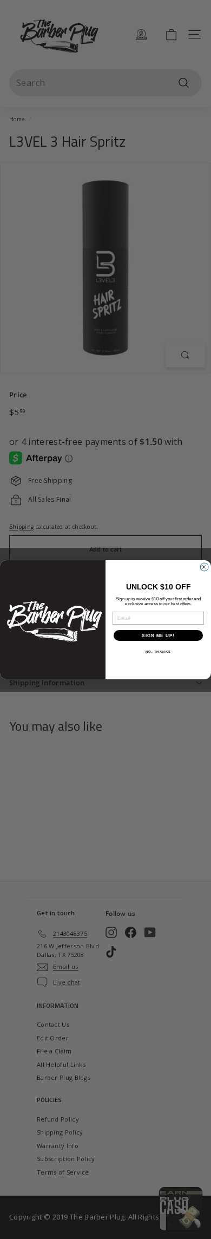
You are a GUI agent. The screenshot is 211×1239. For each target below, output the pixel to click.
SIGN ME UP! (158, 635)
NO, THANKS (159, 651)
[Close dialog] (204, 567)
